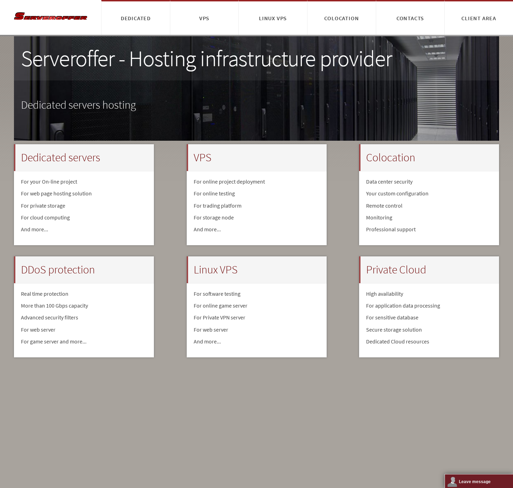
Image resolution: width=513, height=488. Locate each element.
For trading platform (217, 205)
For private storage (43, 205)
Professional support (391, 229)
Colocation (341, 18)
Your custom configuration (397, 193)
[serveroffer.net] (50, 17)
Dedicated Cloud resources (397, 341)
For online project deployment (229, 181)
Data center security (389, 181)
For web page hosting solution (56, 193)
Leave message (475, 481)
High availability (384, 293)
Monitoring (379, 217)
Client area (478, 18)
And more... (34, 229)
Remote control (384, 205)
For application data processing (403, 305)
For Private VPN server (219, 317)
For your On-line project (49, 181)
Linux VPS (273, 18)
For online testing (214, 193)
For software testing (217, 293)
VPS (204, 18)
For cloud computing (45, 217)
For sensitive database (392, 317)
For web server (211, 329)
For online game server (220, 305)
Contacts (410, 18)
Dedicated (136, 18)
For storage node (214, 217)
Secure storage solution (394, 329)
